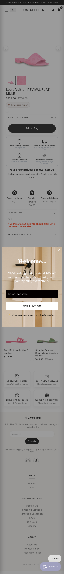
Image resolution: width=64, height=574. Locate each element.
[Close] (58, 250)
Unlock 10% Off (32, 305)
